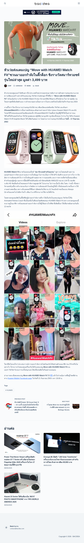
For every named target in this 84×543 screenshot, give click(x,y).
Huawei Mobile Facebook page (20, 378)
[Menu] (79, 3)
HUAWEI (9, 390)
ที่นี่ (51, 375)
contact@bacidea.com (17, 528)
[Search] (5, 3)
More (29, 86)
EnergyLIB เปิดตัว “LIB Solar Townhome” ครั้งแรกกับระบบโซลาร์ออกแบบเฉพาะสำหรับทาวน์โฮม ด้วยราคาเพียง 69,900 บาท (61, 459)
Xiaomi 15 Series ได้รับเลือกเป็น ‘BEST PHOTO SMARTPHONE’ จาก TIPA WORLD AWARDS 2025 (21, 499)
